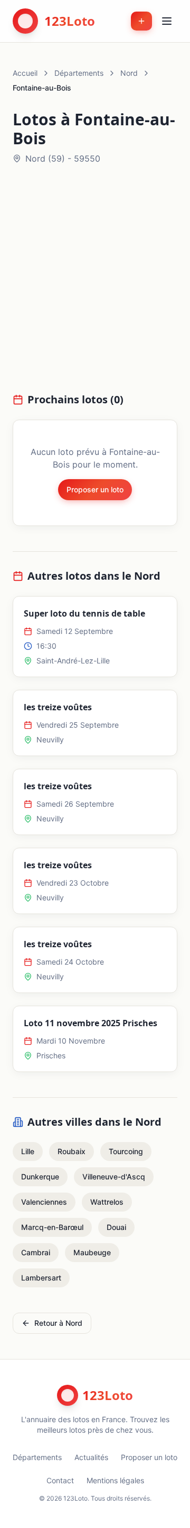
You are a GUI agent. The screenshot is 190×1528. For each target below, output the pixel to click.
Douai (116, 1227)
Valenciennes (44, 1201)
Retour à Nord (58, 1322)
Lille (27, 1151)
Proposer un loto (95, 489)
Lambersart (41, 1277)
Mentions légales (115, 1480)
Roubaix (72, 1151)
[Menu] (166, 21)
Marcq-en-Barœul (52, 1227)
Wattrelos (107, 1201)
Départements (78, 72)
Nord (129, 72)
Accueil (25, 72)
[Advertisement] (95, 285)
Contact (60, 1480)
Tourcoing (126, 1151)
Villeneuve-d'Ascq (113, 1176)
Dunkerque (40, 1176)
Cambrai (35, 1252)
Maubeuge (92, 1252)
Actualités (91, 1457)
